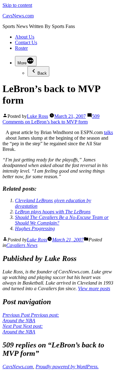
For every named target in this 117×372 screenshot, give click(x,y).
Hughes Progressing (35, 228)
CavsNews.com (18, 15)
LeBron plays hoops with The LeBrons (52, 211)
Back (42, 73)
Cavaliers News (21, 245)
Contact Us (26, 42)
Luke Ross (37, 116)
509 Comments (51, 119)
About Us (24, 37)
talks (108, 132)
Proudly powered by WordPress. (67, 366)
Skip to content (17, 5)
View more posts (94, 288)
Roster (21, 48)
